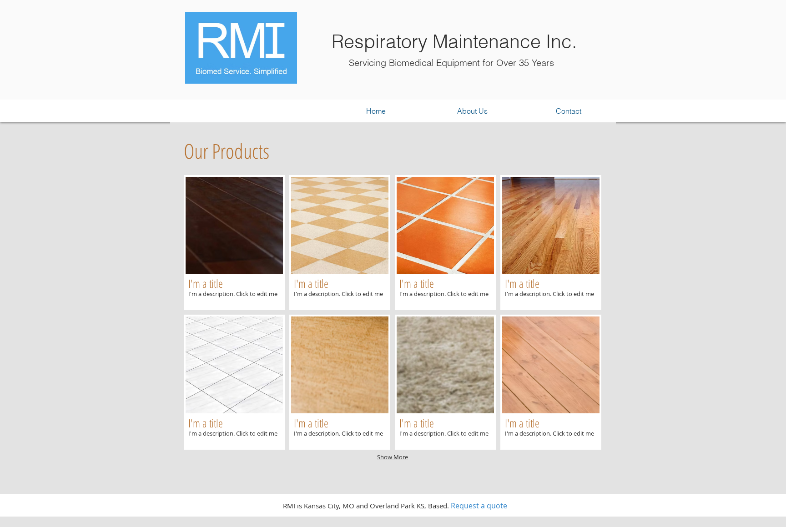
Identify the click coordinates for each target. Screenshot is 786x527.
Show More (392, 457)
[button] (234, 242)
